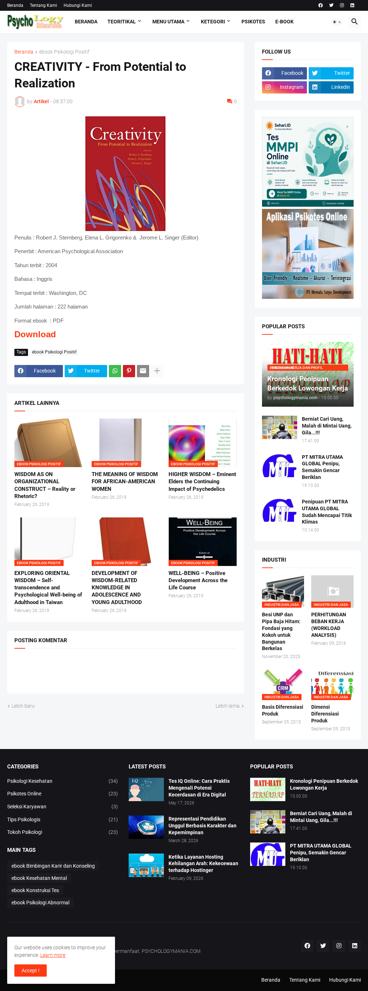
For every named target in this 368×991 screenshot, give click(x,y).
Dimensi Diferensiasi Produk (325, 713)
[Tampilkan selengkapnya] (157, 371)
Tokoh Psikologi (62, 832)
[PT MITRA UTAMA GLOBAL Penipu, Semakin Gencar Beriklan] (279, 465)
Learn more (52, 955)
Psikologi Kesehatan (62, 781)
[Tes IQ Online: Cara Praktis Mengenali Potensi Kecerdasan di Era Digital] (146, 789)
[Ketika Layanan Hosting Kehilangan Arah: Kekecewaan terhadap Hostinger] (146, 865)
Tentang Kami (43, 5)
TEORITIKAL (121, 21)
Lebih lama (228, 706)
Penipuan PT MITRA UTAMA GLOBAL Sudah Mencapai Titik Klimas (327, 512)
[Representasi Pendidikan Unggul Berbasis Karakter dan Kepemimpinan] (146, 827)
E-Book (284, 21)
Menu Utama (168, 21)
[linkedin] (352, 5)
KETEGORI (213, 21)
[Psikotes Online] (308, 205)
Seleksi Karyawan (62, 806)
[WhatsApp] (115, 371)
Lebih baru (23, 706)
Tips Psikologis (62, 819)
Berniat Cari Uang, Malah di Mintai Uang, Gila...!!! (326, 425)
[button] (337, 22)
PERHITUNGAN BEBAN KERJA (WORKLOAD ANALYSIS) (328, 625)
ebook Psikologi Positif (64, 52)
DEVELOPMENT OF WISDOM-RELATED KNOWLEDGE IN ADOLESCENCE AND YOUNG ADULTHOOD (117, 588)
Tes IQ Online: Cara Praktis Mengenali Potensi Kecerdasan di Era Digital (199, 788)
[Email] (143, 371)
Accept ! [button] (31, 970)
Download (35, 334)
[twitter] (331, 5)
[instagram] (342, 5)
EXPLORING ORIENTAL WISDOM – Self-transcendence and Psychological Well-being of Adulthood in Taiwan (48, 588)
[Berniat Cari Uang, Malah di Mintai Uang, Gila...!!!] (279, 427)
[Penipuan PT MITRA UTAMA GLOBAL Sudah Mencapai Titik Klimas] (279, 510)
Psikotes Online (62, 793)
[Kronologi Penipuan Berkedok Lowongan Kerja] (267, 789)
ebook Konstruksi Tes (35, 890)
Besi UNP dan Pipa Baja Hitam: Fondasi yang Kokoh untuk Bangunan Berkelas (281, 632)
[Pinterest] (129, 371)
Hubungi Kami (78, 5)
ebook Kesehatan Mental (39, 878)
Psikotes (253, 21)
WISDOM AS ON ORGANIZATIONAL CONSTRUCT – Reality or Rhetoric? (44, 485)
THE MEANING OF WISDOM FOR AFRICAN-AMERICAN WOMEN (125, 481)
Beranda (15, 5)
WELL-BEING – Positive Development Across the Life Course (198, 580)
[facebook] (320, 5)
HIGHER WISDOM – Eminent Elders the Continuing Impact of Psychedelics (202, 481)
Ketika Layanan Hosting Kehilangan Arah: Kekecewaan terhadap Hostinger (203, 863)
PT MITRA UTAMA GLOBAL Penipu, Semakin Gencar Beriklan (322, 467)
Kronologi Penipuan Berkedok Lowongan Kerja (324, 784)
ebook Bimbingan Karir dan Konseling (53, 866)
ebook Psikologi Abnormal (40, 902)
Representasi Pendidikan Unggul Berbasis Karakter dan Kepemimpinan (202, 825)
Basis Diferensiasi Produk (282, 710)
